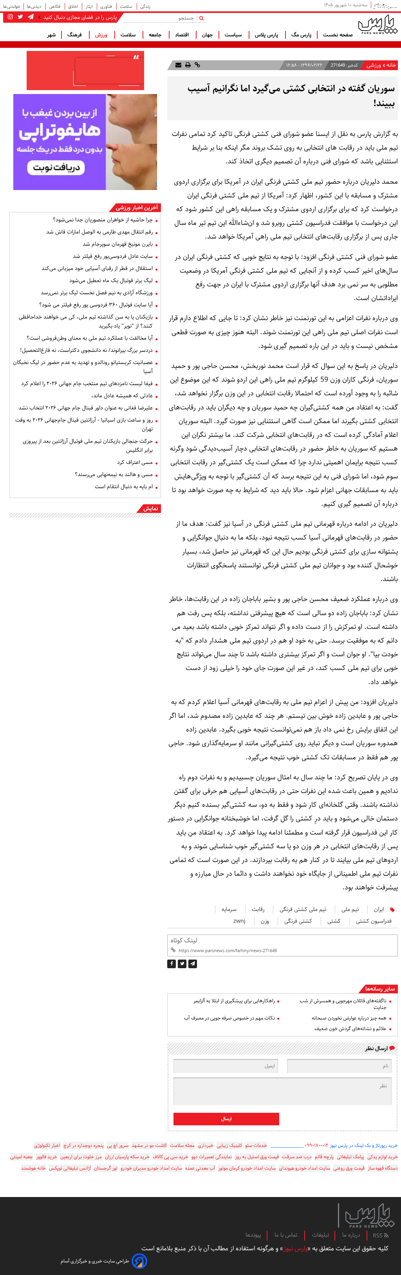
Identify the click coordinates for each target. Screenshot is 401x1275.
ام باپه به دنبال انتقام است (124, 486)
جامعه (156, 35)
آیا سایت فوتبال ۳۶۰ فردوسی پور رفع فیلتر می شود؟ (96, 305)
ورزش (102, 35)
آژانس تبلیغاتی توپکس (70, 1168)
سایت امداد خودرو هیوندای (304, 1168)
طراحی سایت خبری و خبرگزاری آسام (95, 1261)
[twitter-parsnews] (19, 17)
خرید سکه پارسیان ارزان (127, 1157)
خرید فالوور (46, 1157)
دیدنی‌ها (34, 6)
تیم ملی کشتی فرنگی (303, 909)
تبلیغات (320, 1235)
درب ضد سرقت (297, 1157)
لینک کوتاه (184, 940)
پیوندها (253, 1235)
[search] (203, 18)
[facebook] (171, 964)
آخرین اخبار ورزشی (137, 207)
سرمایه (229, 909)
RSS (378, 1236)
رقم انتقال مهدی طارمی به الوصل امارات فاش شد (99, 232)
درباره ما (351, 1235)
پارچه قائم (324, 1157)
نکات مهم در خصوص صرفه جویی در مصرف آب (229, 1018)
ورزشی (374, 65)
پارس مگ (301, 35)
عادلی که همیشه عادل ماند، (122, 395)
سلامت (127, 6)
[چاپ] (187, 65)
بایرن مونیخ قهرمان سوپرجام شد (118, 244)
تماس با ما (287, 1235)
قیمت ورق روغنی (349, 1168)
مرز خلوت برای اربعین (81, 1157)
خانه (391, 65)
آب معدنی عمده (200, 1168)
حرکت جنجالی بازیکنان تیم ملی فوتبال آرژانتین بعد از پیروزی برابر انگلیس (88, 446)
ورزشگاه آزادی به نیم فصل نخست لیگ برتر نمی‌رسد (97, 292)
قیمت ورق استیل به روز (257, 1157)
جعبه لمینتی (21, 1157)
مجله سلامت (182, 1145)
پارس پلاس (267, 35)
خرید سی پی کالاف (170, 1157)
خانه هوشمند (33, 1168)
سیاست (234, 35)
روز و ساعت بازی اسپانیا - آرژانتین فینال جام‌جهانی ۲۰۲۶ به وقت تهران (84, 424)
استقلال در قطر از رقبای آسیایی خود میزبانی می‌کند (97, 268)
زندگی (145, 6)
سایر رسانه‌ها (380, 989)
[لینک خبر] (196, 65)
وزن (265, 921)
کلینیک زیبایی (229, 1145)
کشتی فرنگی (298, 921)
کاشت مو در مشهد (149, 1145)
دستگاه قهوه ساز (383, 1168)
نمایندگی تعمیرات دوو (211, 1157)
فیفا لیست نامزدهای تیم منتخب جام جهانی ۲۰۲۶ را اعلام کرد (87, 383)
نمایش (150, 508)
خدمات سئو (256, 1145)
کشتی (334, 921)
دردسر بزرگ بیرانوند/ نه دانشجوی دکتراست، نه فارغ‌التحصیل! (86, 350)
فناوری (106, 6)
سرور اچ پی (117, 1145)
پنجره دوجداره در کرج (83, 1145)
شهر (51, 35)
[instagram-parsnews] (10, 17)
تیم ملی (350, 909)
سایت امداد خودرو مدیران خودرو (151, 1168)
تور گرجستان (105, 1168)
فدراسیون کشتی (374, 921)
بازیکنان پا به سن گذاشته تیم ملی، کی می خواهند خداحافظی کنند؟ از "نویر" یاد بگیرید (86, 321)
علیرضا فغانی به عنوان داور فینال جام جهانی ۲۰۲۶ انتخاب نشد (85, 408)
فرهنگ (75, 35)
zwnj (239, 921)
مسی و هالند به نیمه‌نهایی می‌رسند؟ (114, 474)
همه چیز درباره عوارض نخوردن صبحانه (349, 1018)
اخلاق (73, 6)
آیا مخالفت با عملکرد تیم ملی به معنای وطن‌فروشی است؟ (90, 338)
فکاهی (55, 6)
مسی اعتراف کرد (135, 462)
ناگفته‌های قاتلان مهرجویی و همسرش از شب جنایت (343, 1004)
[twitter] (182, 964)
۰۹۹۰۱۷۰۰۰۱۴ (317, 1145)
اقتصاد (182, 35)
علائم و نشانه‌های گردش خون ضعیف (350, 1028)
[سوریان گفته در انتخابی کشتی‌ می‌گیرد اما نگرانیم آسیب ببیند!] (192, 964)
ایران (379, 909)
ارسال (226, 1119)
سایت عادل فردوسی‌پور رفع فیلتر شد (113, 256)
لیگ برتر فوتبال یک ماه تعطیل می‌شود (111, 280)
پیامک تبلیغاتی (350, 1157)
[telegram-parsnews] (30, 17)
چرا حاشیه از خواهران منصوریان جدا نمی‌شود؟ (103, 220)
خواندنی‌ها (11, 6)
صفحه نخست (338, 35)
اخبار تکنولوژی (47, 1145)
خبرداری (205, 1145)
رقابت (258, 909)
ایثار (89, 6)
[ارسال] (178, 65)
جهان (207, 35)
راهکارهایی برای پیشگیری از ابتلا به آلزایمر (234, 1001)
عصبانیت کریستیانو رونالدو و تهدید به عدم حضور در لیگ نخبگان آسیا (83, 367)
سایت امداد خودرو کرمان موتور (247, 1168)
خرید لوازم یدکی (382, 1157)
